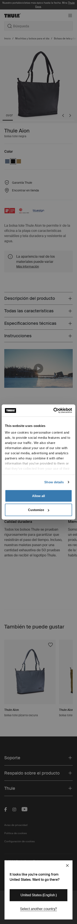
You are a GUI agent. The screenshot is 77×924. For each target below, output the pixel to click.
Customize (36, 510)
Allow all (38, 495)
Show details (54, 482)
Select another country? (38, 909)
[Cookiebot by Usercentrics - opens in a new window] (54, 410)
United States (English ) (39, 895)
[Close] (67, 865)
